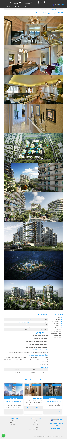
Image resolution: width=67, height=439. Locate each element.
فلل (37, 410)
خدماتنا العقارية (20, 6)
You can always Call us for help (56, 426)
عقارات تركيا (26, 6)
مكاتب (18, 413)
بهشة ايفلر (20, 322)
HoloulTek (44, 436)
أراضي (28, 23)
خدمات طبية (13, 424)
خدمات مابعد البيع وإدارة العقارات (18, 19)
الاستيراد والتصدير (12, 421)
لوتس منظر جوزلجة (37, 398)
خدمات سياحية (12, 422)
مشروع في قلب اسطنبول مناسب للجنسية (53, 401)
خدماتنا (15, 12)
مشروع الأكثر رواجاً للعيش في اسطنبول (13, 401)
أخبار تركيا (10, 6)
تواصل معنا (6, 6)
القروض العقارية (20, 15)
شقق (50, 9)
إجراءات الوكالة (20, 12)
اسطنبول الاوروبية (55, 9)
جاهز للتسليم (28, 317)
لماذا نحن (14, 18)
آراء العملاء (14, 15)
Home (61, 9)
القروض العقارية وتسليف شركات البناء (33, 426)
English (11, 3)
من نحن (15, 6)
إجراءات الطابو (20, 10)
